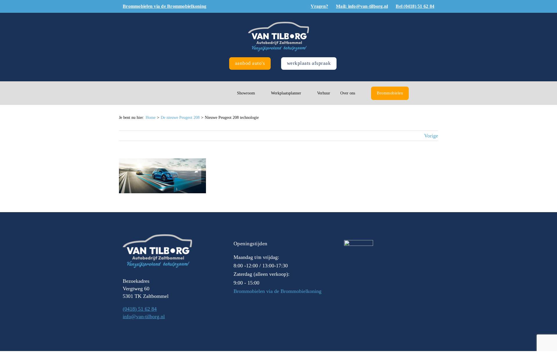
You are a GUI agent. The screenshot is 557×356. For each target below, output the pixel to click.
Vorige (431, 136)
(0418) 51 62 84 (140, 309)
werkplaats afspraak (309, 63)
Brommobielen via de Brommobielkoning (277, 291)
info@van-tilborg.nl (144, 316)
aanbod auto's (250, 63)
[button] (420, 93)
